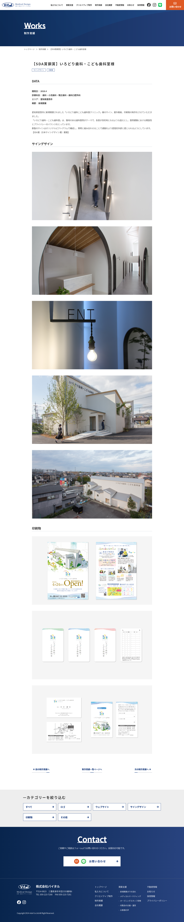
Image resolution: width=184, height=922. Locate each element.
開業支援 (69, 5)
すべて (29, 806)
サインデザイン (39, 70)
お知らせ (130, 5)
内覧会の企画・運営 (128, 905)
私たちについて (57, 5)
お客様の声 (124, 910)
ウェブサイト (102, 806)
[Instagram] (154, 5)
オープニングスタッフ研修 (130, 900)
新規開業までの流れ (128, 891)
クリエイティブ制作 (84, 5)
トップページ (29, 49)
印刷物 (51, 70)
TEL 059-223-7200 (44, 894)
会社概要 (108, 5)
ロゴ (63, 806)
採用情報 (140, 5)
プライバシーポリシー (157, 900)
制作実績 (98, 5)
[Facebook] (149, 4)
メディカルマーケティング (130, 896)
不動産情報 (119, 5)
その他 (64, 817)
